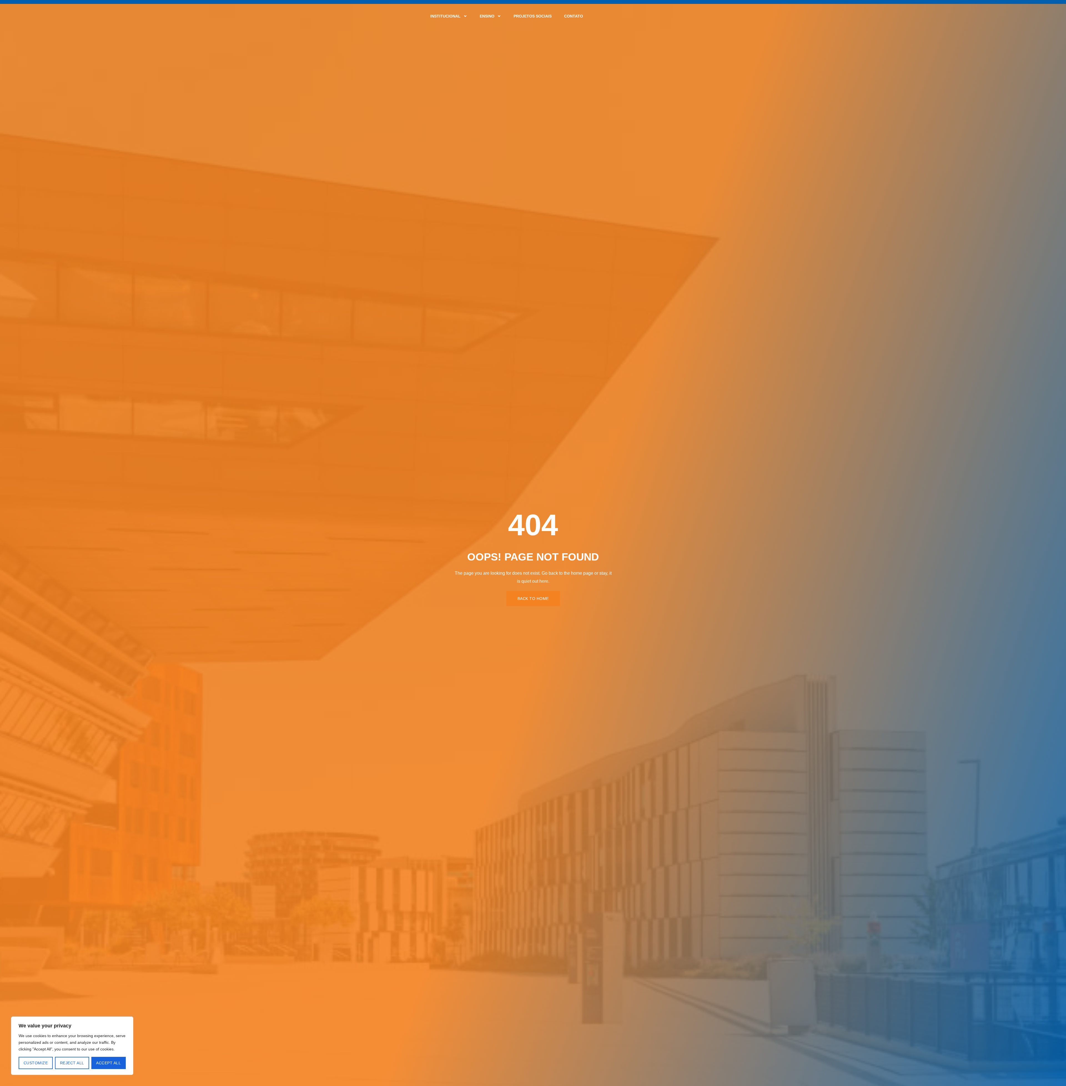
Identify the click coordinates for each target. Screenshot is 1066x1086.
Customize (36, 1063)
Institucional (445, 16)
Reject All (72, 1063)
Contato (573, 16)
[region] (72, 1046)
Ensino (487, 16)
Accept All (108, 1063)
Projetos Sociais (533, 16)
